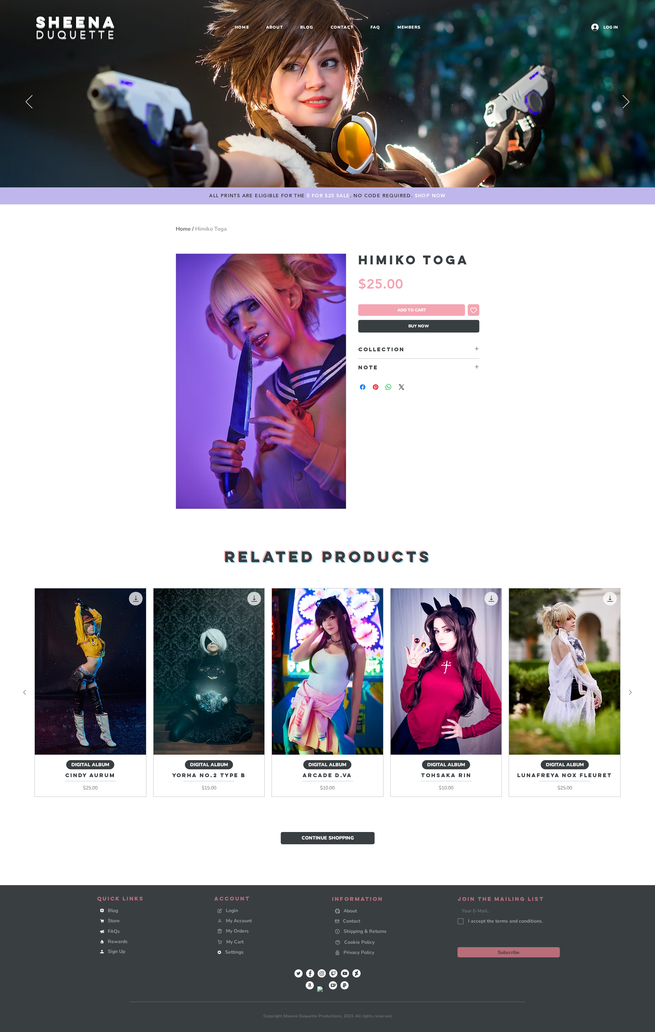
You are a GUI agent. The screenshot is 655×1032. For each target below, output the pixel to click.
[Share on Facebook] (363, 387)
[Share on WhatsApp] (388, 387)
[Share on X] (401, 387)
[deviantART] (356, 973)
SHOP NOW (430, 195)
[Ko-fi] (333, 985)
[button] (147, 951)
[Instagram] (322, 973)
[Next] (626, 102)
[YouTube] (345, 973)
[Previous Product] (24, 692)
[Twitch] (333, 973)
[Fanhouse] (321, 990)
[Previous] (29, 102)
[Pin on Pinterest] (376, 387)
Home (183, 229)
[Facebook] (310, 973)
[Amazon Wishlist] (310, 985)
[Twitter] (298, 973)
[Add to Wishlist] (473, 310)
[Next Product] (630, 692)
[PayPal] (344, 985)
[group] (327, 692)
